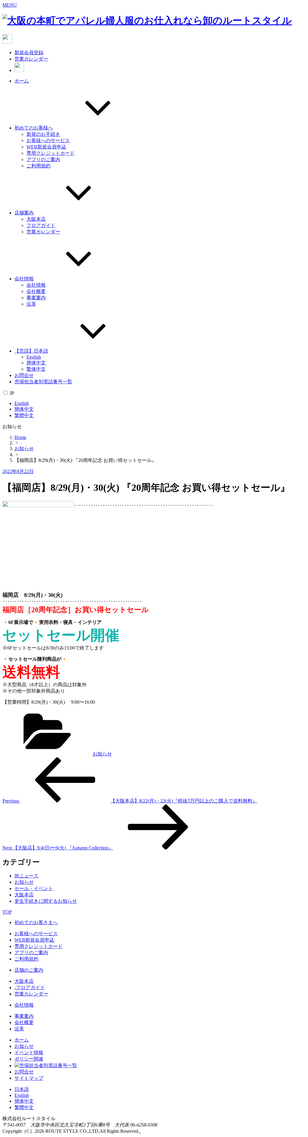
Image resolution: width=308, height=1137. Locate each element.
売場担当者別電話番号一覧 (43, 381)
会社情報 (24, 278)
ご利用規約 (38, 165)
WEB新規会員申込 (46, 146)
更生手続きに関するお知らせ (45, 901)
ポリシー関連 (28, 1058)
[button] (9, 5)
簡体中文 (36, 362)
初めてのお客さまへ (36, 922)
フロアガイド (40, 225)
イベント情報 (28, 1052)
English (33, 357)
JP (12, 393)
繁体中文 (36, 369)
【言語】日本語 (31, 351)
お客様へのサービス (48, 140)
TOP (7, 911)
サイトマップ (28, 1078)
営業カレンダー (31, 58)
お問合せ (24, 375)
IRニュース (26, 875)
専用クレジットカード (50, 153)
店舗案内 (24, 212)
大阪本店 (36, 219)
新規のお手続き (43, 134)
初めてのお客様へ (33, 127)
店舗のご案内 (28, 970)
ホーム (21, 80)
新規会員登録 (28, 52)
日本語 (21, 1089)
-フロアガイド (29, 987)
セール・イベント (33, 888)
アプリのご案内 (43, 159)
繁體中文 (24, 415)
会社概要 (36, 291)
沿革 (31, 304)
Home (20, 437)
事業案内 (36, 297)
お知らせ (24, 448)
